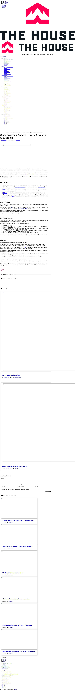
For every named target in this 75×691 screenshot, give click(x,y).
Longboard (6, 97)
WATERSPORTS (43, 54)
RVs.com (3, 687)
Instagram (4, 660)
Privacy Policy (4, 670)
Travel (5, 65)
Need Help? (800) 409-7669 (7, 663)
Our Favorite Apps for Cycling (11, 375)
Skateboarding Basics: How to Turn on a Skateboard (34, 132)
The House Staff (3, 140)
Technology (6, 63)
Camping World (5, 684)
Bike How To (17, 468)
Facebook (4, 659)
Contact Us (4, 665)
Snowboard (4, 58)
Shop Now (4, 1)
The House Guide (14, 132)
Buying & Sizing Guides (8, 59)
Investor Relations (5, 681)
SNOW (25, 54)
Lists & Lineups (7, 81)
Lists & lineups (7, 72)
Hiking (5, 113)
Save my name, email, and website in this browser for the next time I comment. (16, 489)
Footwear (6, 116)
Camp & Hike (4, 104)
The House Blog (3, 56)
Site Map (15, 689)
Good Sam (4, 685)
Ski (2, 66)
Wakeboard (6, 83)
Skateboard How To (21, 132)
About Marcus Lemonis (6, 682)
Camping (6, 112)
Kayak (5, 84)
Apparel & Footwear (5, 114)
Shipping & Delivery (5, 667)
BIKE (38, 54)
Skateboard (4, 96)
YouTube (3, 661)
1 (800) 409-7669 (5, 2)
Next (1, 270)
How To (5, 60)
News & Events (7, 61)
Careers (3, 679)
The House (8, 132)
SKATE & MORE (50, 54)
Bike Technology (18, 377)
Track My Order (5, 668)
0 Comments (18, 140)
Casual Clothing (7, 115)
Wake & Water (4, 75)
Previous (2, 269)
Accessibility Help (5, 666)
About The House (5, 678)
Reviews (5, 62)
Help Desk (4, 664)
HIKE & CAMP (33, 54)
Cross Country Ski (7, 74)
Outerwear (6, 117)
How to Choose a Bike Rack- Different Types (14, 466)
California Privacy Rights (6, 671)
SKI (29, 54)
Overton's (4, 686)
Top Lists (6, 64)
